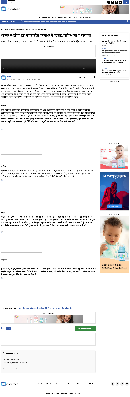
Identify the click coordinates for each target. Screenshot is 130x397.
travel (104, 39)
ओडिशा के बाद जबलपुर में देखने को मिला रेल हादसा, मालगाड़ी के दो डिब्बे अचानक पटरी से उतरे (114, 71)
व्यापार (65, 17)
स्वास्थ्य (44, 17)
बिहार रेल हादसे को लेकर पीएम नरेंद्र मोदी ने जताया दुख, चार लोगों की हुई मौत (45, 308)
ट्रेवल (6, 29)
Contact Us (45, 384)
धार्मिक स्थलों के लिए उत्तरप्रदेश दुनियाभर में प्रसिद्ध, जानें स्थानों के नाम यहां (28, 29)
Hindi (4, 2)
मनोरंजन (54, 17)
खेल (49, 17)
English (11, 2)
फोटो (80, 17)
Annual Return (90, 384)
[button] (90, 18)
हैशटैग (70, 17)
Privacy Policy (55, 384)
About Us (36, 384)
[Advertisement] (48, 52)
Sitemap (80, 384)
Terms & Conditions (68, 384)
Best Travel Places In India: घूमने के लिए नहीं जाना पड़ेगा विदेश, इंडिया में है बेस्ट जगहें (114, 61)
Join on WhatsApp (84, 328)
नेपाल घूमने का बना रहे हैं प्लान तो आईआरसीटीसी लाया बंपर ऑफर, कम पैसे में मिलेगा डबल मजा (114, 52)
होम (40, 17)
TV (5, 328)
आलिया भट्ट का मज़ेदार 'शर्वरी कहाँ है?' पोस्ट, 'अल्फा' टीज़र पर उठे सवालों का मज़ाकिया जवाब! (50, 22)
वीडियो (76, 17)
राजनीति (60, 17)
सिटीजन (85, 17)
